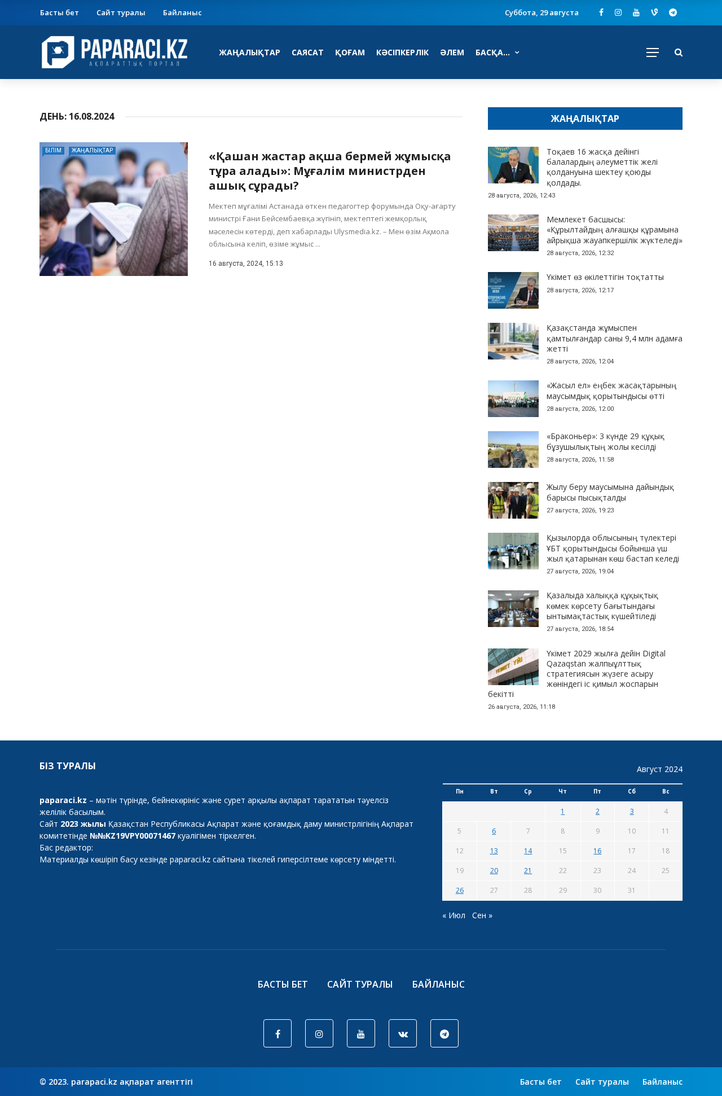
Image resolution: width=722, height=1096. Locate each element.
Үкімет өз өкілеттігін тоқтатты (605, 276)
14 (528, 851)
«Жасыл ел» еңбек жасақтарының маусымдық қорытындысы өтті (611, 390)
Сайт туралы (121, 12)
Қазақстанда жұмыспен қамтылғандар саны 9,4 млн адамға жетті (615, 337)
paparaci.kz (190, 859)
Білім (53, 150)
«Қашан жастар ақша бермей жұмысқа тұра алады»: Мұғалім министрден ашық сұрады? (330, 170)
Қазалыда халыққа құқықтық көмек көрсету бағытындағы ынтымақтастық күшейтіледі (602, 605)
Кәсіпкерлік (402, 52)
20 (494, 870)
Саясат (308, 52)
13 (494, 851)
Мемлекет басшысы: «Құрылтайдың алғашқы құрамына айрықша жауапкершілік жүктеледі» (615, 229)
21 (528, 870)
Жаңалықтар (249, 52)
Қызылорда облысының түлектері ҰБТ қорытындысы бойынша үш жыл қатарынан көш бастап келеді (613, 547)
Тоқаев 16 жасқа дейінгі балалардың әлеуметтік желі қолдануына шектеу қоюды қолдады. (602, 167)
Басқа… (493, 52)
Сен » (482, 915)
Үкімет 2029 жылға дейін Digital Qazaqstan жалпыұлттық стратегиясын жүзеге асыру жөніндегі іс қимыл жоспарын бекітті (577, 674)
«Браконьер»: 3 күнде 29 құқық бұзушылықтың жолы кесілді (605, 441)
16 (597, 851)
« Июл (453, 915)
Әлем (452, 52)
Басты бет (59, 12)
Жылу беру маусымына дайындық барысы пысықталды (610, 491)
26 (460, 890)
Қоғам (350, 52)
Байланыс (182, 12)
